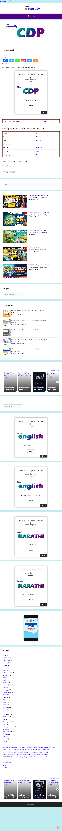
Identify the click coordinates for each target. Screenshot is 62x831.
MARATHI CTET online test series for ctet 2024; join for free (28, 320)
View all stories (54, 371)
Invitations (6, 675)
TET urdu (6, 717)
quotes (5, 697)
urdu (4, 724)
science (5, 705)
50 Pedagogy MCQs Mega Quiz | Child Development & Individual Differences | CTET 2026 (29, 747)
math (4, 680)
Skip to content (4, 1)
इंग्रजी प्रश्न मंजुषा (7, 732)
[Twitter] (11, 60)
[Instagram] (23, 60)
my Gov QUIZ (7, 685)
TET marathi (6, 714)
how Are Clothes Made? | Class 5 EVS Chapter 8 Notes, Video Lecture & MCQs (25, 752)
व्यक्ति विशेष (6, 741)
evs (4, 668)
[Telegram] (29, 60)
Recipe (5, 700)
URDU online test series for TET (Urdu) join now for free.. (27, 310)
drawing (5, 663)
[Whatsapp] (17, 60)
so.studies (6, 707)
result (4, 702)
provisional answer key (10, 692)
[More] (35, 60)
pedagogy (6, 690)
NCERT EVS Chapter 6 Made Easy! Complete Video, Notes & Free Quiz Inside (25, 757)
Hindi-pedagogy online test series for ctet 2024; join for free (28, 349)
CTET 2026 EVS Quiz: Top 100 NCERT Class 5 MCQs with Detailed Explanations (26, 750)
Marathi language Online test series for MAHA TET (26, 330)
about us (5, 765)
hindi (4, 670)
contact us (6, 768)
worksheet (6, 729)
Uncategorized (7, 722)
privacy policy (7, 763)
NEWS (5, 687)
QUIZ (4, 695)
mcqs (4, 683)
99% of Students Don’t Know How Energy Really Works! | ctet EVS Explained (25, 755)
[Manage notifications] (58, 827)
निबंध (4, 737)
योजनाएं (5, 739)
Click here (39, 137)
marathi (5, 678)
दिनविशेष (5, 734)
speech (5, 710)
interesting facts (7, 673)
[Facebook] (5, 60)
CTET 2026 (6, 658)
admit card (6, 655)
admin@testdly (16, 315)
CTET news (6, 660)
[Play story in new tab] (31, 628)
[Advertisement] (31, 819)
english (5, 665)
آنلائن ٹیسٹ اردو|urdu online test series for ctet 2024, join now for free (29, 339)
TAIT (4, 712)
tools (4, 719)
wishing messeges (8, 727)
